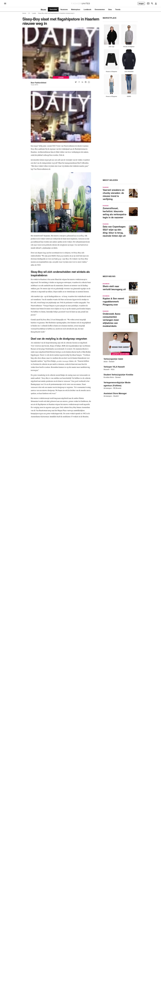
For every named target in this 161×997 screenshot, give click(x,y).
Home (24, 13)
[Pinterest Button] (85, 82)
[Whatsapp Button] (89, 82)
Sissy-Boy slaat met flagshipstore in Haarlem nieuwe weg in (56, 13)
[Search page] (152, 3)
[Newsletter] (148, 3)
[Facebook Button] (79, 82)
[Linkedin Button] (82, 82)
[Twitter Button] (75, 82)
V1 (29, 13)
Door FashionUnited (38, 82)
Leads (34, 13)
